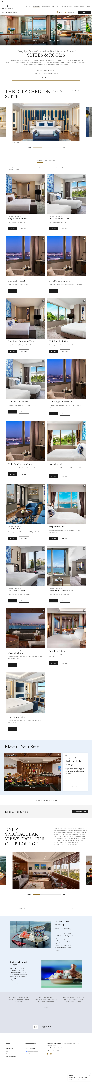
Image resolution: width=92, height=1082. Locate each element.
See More (46, 1007)
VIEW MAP (60, 12)
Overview (28, 6)
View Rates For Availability (13, 169)
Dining (57, 6)
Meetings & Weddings (79, 6)
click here (84, 1079)
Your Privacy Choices (33, 1051)
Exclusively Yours (23, 908)
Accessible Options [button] (13, 216)
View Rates (12, 228)
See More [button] (57, 950)
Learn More (75, 786)
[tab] (40, 160)
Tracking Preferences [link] (30, 1048)
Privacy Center (29, 1053)
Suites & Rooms (36, 6)
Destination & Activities (67, 6)
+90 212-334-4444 (71, 12)
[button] (20, 216)
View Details (24, 228)
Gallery (88, 6)
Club (53, 6)
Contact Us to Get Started (79, 811)
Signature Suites (46, 6)
